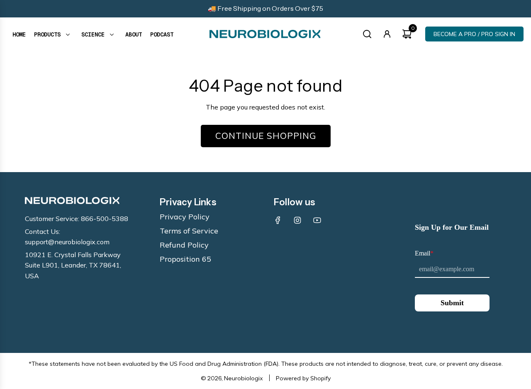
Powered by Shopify (303, 378)
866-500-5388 (104, 218)
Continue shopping (265, 135)
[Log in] (387, 34)
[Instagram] (297, 220)
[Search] (367, 34)
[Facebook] (278, 220)
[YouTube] (317, 220)
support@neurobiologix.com (67, 242)
